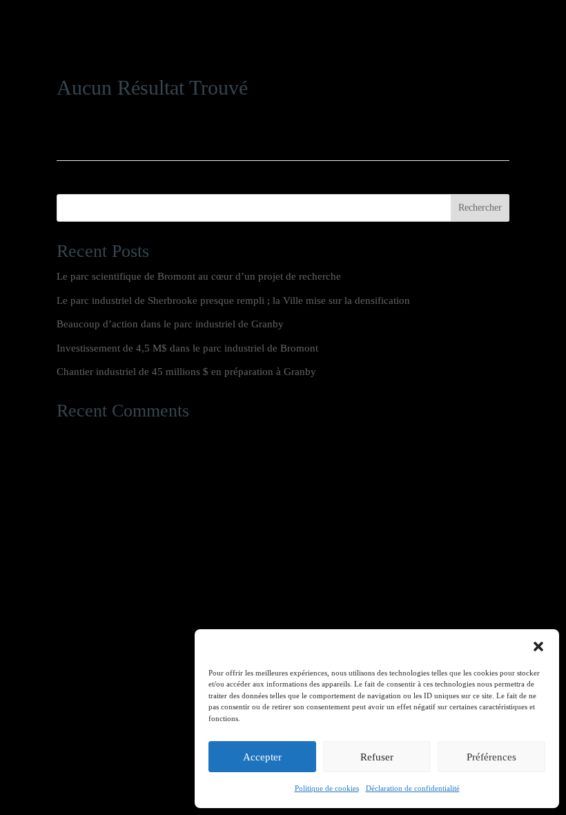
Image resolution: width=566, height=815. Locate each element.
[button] (538, 646)
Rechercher (480, 207)
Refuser (376, 757)
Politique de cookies (327, 788)
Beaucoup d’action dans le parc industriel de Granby (170, 323)
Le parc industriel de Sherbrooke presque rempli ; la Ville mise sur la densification (233, 300)
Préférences (491, 757)
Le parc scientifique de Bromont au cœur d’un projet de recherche (199, 276)
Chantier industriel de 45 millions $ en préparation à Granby (186, 371)
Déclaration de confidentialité (413, 788)
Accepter (262, 757)
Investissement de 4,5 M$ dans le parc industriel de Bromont (187, 348)
